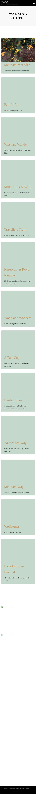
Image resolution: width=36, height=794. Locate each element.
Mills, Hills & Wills (18, 187)
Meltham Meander (17, 65)
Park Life (10, 105)
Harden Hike (13, 400)
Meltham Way (14, 487)
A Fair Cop (11, 358)
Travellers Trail (14, 229)
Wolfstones (12, 526)
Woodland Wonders (17, 318)
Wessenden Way (15, 443)
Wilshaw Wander (16, 144)
